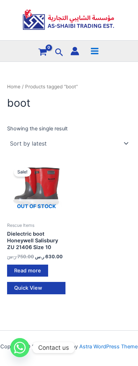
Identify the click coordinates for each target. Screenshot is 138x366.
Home (14, 86)
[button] (59, 53)
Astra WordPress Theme (108, 346)
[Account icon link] (74, 51)
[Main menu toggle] (94, 51)
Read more (27, 270)
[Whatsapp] (19, 347)
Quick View (28, 288)
